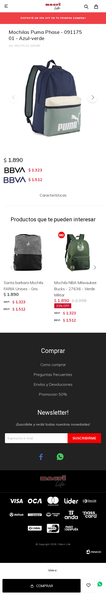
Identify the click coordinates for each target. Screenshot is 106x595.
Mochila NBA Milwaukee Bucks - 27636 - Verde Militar (75, 288)
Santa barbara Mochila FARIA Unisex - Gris (23, 285)
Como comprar (53, 364)
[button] (92, 98)
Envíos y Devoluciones (53, 384)
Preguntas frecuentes (53, 374)
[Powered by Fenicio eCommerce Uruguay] (93, 551)
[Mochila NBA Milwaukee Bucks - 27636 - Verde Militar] (78, 252)
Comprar (44, 586)
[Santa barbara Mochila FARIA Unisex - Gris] (28, 252)
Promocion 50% (53, 394)
